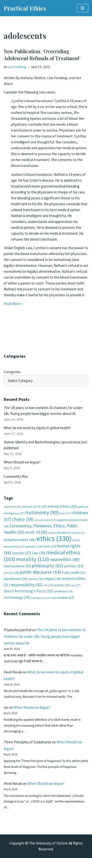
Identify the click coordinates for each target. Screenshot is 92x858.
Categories (12, 371)
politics (73, 566)
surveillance (63, 591)
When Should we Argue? (22, 462)
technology (17, 597)
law (38, 553)
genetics (34, 546)
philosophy (47, 566)
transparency (41, 597)
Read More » (13, 303)
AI (42, 506)
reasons (35, 579)
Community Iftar (16, 476)
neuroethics (64, 559)
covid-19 (36, 532)
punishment (15, 578)
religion (52, 578)
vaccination (62, 597)
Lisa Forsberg (17, 67)
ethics (54, 538)
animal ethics (62, 506)
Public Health (74, 573)
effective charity (73, 532)
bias (65, 513)
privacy (11, 572)
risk (48, 585)
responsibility (26, 584)
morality (32, 559)
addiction (29, 506)
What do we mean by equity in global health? (37, 427)
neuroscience (17, 566)
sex (75, 585)
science (62, 585)
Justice (21, 552)
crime (54, 532)
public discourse (40, 572)
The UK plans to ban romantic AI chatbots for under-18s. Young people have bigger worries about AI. (45, 636)
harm (49, 546)
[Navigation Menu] (82, 8)
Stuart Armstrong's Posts (28, 591)
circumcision (45, 520)
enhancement (20, 539)
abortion (12, 506)
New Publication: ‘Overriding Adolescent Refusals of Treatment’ (42, 54)
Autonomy (42, 512)
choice (22, 519)
